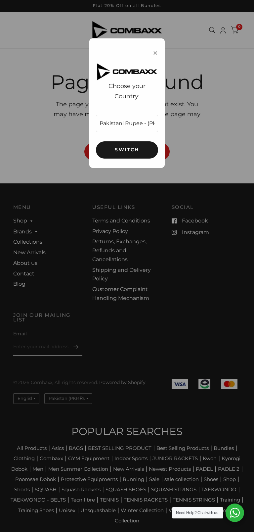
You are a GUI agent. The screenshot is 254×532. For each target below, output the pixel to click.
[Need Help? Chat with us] (235, 513)
